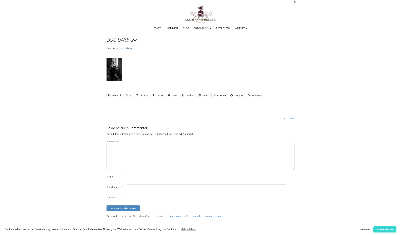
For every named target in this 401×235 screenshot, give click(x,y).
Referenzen (223, 28)
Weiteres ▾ (241, 28)
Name (111, 176)
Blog (186, 28)
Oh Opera (289, 118)
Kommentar (114, 141)
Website (111, 197)
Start (157, 28)
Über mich (172, 28)
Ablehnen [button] (365, 229)
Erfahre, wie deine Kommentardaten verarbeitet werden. (195, 216)
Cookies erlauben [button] (385, 229)
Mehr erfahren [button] (188, 229)
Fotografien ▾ (202, 28)
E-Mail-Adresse (115, 187)
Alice (132, 48)
